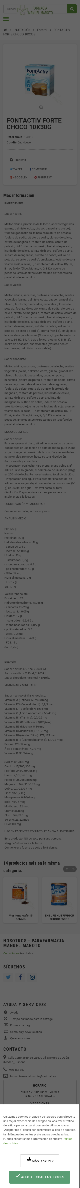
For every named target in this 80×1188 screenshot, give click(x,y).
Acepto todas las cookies (39, 1176)
